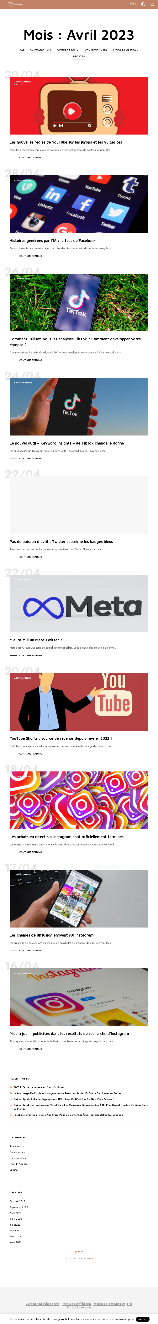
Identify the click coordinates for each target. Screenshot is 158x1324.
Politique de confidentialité (76, 1303)
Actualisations (41, 49)
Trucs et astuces (125, 49)
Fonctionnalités (95, 49)
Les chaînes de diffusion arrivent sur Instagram (52, 935)
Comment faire (67, 49)
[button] (133, 4)
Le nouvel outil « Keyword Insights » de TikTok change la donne (67, 443)
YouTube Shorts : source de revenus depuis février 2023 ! (61, 738)
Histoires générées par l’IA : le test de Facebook (53, 240)
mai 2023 (15, 1230)
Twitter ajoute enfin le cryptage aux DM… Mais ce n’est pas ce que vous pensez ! (63, 1099)
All (22, 49)
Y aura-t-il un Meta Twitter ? (36, 640)
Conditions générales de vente (42, 1303)
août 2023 (15, 1213)
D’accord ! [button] (142, 1319)
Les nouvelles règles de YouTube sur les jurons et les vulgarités (66, 142)
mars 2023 (16, 1242)
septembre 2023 (19, 1207)
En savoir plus (124, 1319)
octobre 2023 (17, 1201)
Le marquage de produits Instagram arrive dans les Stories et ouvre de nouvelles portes (67, 1093)
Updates (79, 56)
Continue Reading (30, 157)
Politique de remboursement (109, 1303)
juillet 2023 (16, 1219)
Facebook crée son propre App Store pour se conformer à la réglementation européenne (68, 1115)
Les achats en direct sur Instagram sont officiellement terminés (67, 836)
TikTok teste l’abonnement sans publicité (38, 1087)
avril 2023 (15, 1236)
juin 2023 (15, 1225)
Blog (129, 1303)
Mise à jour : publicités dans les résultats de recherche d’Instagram (69, 1033)
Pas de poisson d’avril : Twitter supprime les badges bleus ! (63, 541)
